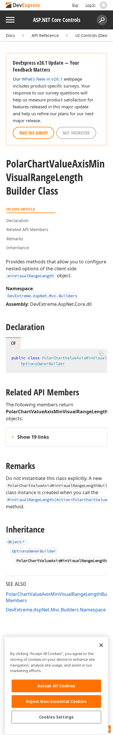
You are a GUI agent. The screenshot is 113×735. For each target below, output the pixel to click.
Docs (10, 35)
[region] (56, 686)
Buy (75, 5)
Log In (90, 5)
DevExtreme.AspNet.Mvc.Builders (42, 295)
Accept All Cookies (56, 686)
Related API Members (27, 229)
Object (14, 541)
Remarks (14, 238)
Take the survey (33, 133)
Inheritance (17, 247)
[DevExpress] (23, 5)
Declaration (17, 220)
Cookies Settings (56, 717)
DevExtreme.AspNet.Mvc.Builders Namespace (56, 609)
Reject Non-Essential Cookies (56, 701)
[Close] (101, 645)
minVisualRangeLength (31, 275)
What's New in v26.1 (42, 79)
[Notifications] (103, 5)
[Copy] (101, 354)
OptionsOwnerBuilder (43, 363)
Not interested (76, 133)
